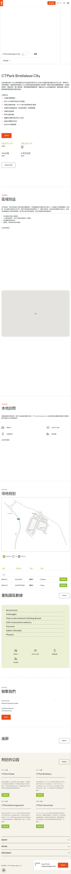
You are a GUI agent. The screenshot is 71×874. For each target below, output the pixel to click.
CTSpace (43, 579)
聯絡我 (6, 717)
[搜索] (64, 3)
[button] (35, 313)
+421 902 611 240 (6, 711)
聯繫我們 (63, 865)
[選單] (68, 3)
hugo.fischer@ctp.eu (7, 708)
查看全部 (64, 740)
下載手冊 (6, 135)
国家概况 (64, 762)
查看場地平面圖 (8, 165)
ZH (58, 3)
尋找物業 (51, 3)
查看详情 (63, 579)
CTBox (42, 585)
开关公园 (5, 60)
